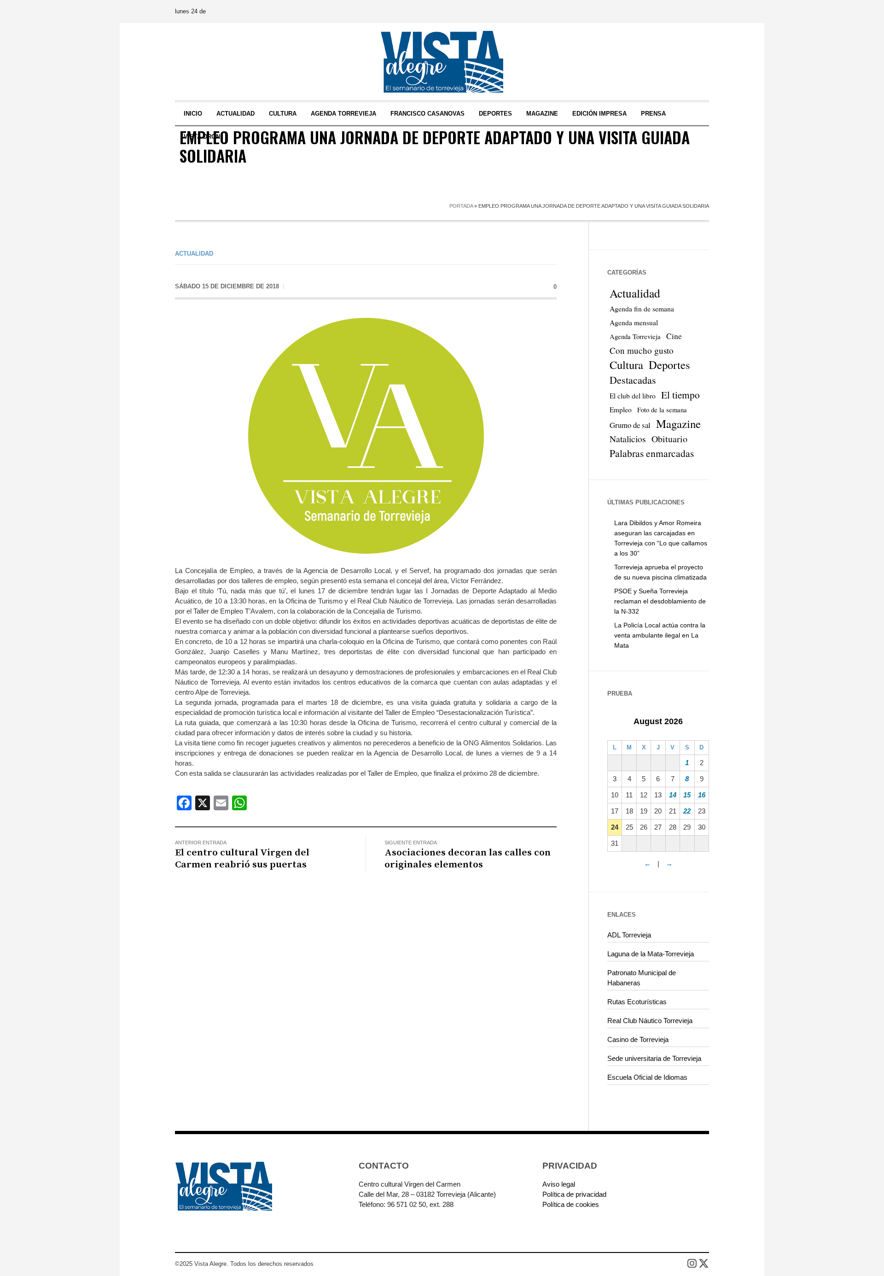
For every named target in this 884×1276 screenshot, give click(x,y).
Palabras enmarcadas (652, 453)
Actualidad (194, 253)
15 (687, 795)
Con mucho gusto (642, 350)
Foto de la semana (662, 409)
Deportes (669, 365)
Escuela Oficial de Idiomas (647, 1077)
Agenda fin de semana (642, 308)
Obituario (669, 439)
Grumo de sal (630, 425)
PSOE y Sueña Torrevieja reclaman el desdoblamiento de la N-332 (660, 601)
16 (701, 795)
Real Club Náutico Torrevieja (649, 1020)
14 (672, 795)
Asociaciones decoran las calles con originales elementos (467, 859)
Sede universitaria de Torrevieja (654, 1058)
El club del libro (633, 395)
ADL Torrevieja (629, 935)
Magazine (678, 424)
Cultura (626, 365)
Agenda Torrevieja (635, 336)
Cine (674, 336)
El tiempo (680, 394)
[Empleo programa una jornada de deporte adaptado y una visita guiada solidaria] (366, 435)
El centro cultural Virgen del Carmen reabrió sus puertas (242, 859)
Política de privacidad (574, 1194)
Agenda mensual (634, 322)
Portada (461, 206)
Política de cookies (570, 1204)
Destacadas (633, 379)
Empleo (621, 409)
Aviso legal (558, 1184)
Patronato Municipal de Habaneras (641, 978)
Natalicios (628, 439)
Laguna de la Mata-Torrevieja (650, 954)
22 (687, 811)
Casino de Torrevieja (638, 1039)
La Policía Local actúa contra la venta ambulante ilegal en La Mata (659, 635)
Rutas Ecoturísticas (637, 1002)
